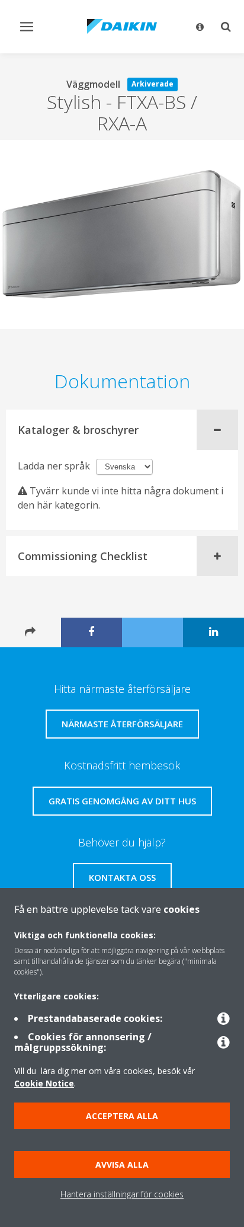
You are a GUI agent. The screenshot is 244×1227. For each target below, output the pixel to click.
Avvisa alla (122, 1164)
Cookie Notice (44, 1083)
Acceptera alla (122, 1115)
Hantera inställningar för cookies (122, 1194)
